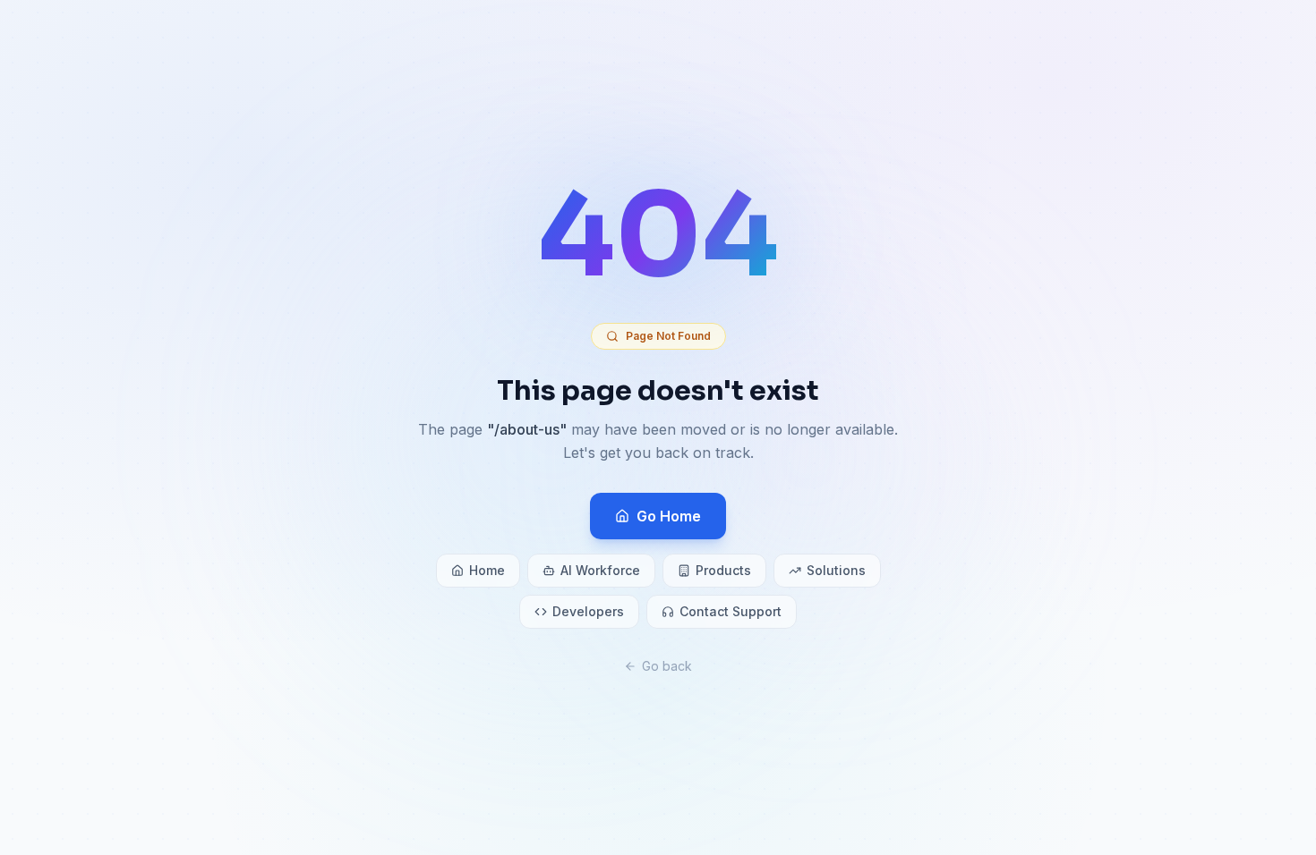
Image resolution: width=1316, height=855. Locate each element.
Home (487, 570)
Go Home (669, 516)
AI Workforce (600, 570)
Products (723, 570)
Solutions (836, 570)
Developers (588, 611)
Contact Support (730, 611)
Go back (667, 665)
